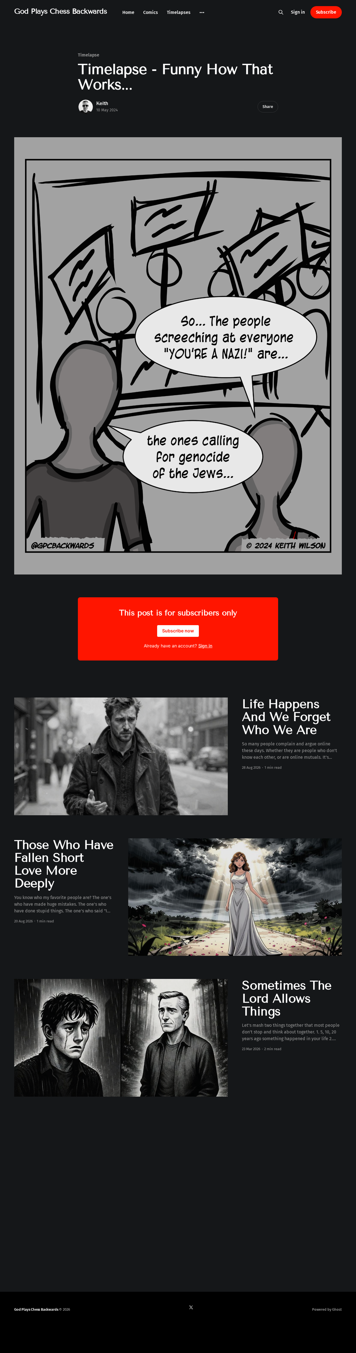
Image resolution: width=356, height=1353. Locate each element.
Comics (150, 12)
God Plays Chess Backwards (60, 11)
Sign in (298, 12)
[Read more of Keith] (85, 107)
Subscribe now (178, 630)
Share (268, 106)
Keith (102, 103)
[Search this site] (280, 12)
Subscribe (326, 12)
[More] (202, 12)
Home (128, 12)
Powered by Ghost (327, 1309)
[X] (191, 1307)
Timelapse (88, 55)
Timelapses (179, 12)
